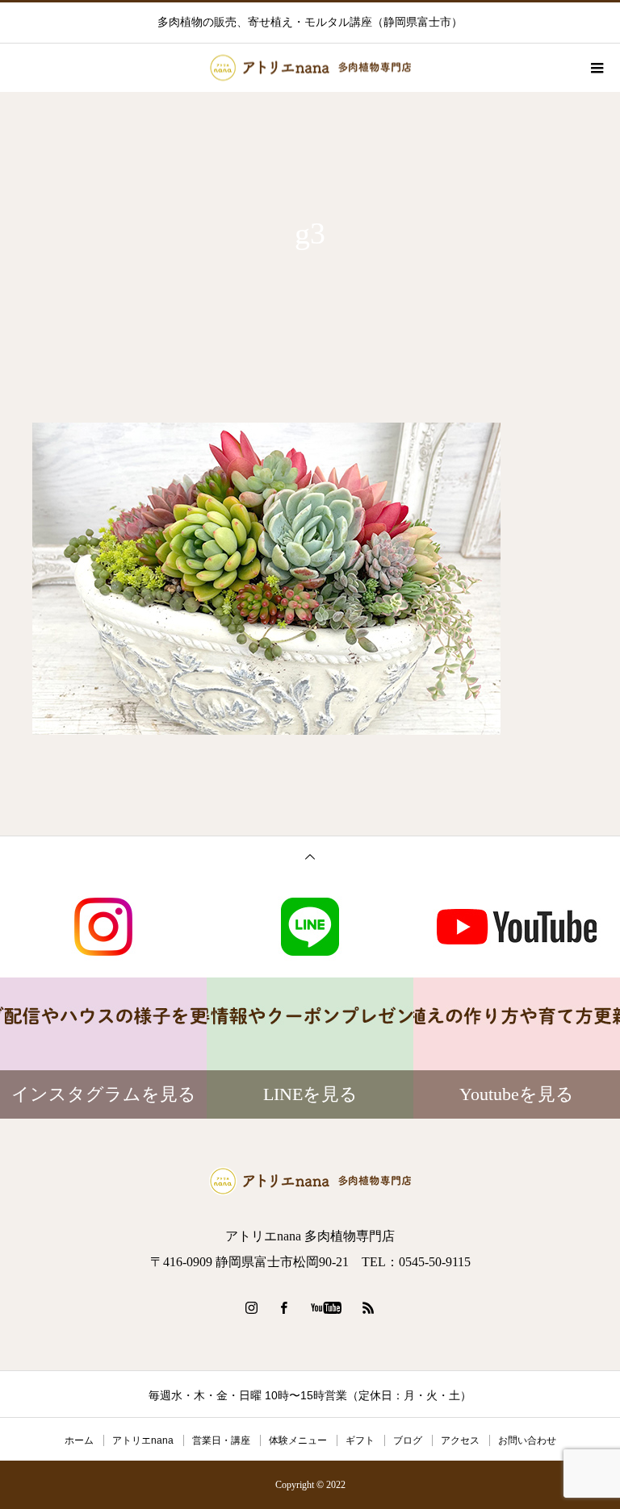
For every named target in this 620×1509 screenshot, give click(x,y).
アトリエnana (143, 1440)
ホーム (79, 1440)
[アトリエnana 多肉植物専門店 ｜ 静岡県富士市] (310, 1181)
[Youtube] (326, 1307)
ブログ (407, 1440)
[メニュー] (596, 68)
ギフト (360, 1440)
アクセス (460, 1440)
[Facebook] (284, 1307)
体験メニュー (298, 1440)
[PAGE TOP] (310, 856)
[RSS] (369, 1307)
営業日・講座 (221, 1440)
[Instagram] (252, 1307)
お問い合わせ (527, 1440)
